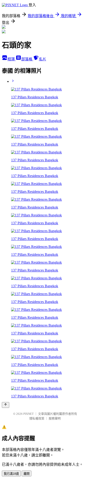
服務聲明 (55, 418)
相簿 (11, 59)
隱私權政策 (36, 418)
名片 (42, 59)
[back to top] (5, 405)
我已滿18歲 (11, 473)
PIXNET (28, 413)
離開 (27, 473)
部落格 (27, 59)
